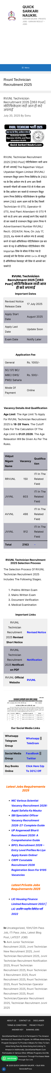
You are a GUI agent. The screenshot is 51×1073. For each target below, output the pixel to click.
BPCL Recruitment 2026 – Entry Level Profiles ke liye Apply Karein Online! (28, 850)
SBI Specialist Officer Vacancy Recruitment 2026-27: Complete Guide (28, 820)
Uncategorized (16, 927)
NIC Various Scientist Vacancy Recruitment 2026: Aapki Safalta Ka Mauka (29, 805)
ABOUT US (11, 1020)
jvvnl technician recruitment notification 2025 (25, 960)
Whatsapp (32, 738)
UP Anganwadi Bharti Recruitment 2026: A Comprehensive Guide (25, 835)
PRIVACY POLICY (37, 1025)
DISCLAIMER (38, 1020)
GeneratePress (25, 1069)
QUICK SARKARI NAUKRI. (30, 11)
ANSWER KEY (17, 1030)
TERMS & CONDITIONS (17, 1025)
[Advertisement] (25, 47)
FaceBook (32, 753)
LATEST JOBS (19, 937)
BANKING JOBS (32, 1030)
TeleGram (33, 743)
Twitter (31, 758)
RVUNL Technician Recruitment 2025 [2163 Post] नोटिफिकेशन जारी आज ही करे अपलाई (24, 104)
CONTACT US (24, 1020)
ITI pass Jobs (18, 932)
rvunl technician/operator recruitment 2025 (24, 998)
